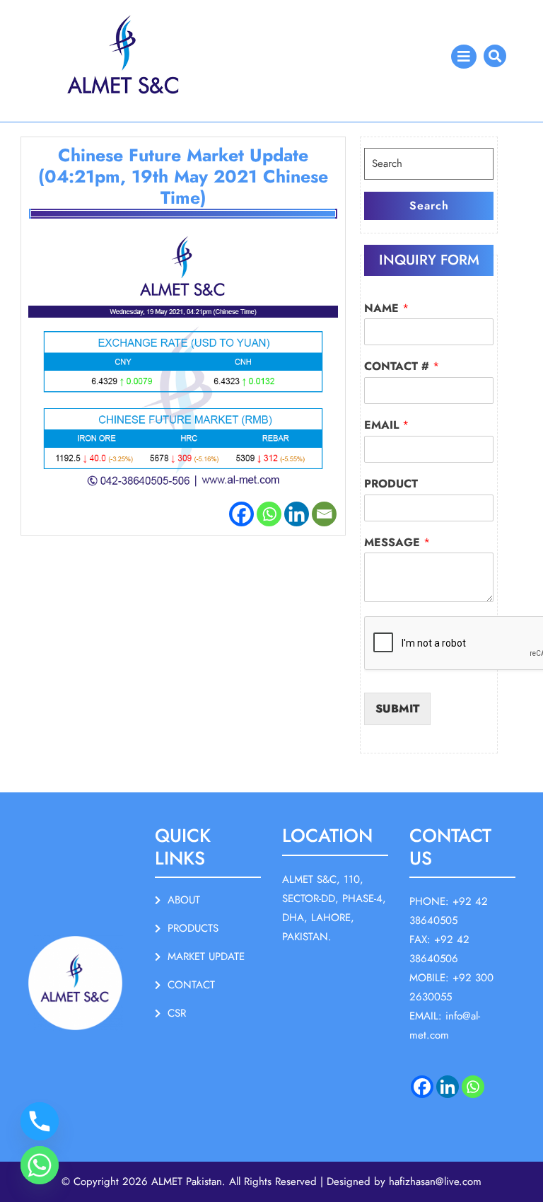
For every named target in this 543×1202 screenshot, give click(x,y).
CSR (177, 1013)
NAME (386, 308)
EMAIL (386, 425)
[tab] (464, 57)
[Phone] (40, 1121)
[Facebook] (241, 514)
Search (429, 205)
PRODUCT (391, 484)
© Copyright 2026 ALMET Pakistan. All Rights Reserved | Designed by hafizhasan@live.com (271, 1181)
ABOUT (184, 900)
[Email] (324, 514)
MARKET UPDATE (206, 956)
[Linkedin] (296, 514)
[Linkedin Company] (447, 1086)
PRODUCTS (193, 928)
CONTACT (191, 985)
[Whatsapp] (269, 514)
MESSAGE (397, 543)
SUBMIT (397, 708)
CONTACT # (401, 366)
